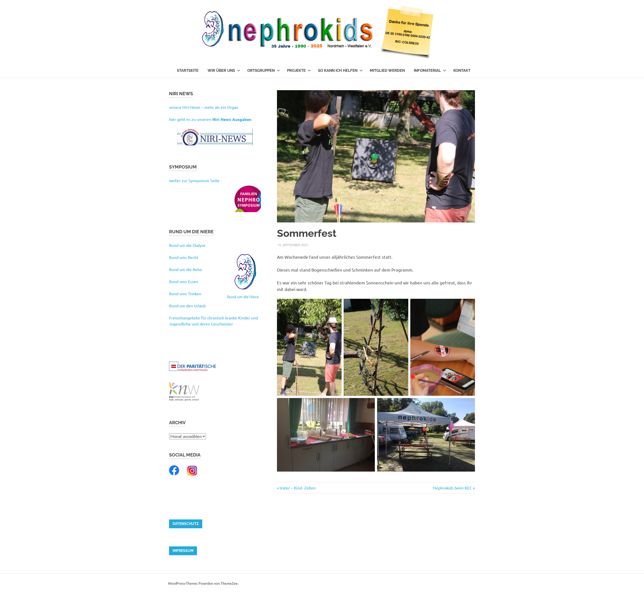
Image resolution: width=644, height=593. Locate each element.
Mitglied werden (387, 70)
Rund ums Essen (183, 281)
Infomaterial (427, 70)
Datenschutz (186, 524)
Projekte (296, 70)
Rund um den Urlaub (187, 305)
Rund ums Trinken (185, 293)
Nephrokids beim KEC (452, 487)
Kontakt (461, 70)
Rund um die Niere (243, 296)
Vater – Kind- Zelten (297, 487)
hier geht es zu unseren (210, 119)
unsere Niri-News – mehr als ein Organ (203, 107)
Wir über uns (221, 70)
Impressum (183, 551)
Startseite (187, 70)
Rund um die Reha (185, 269)
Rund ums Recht (183, 257)
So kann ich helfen (337, 70)
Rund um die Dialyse (187, 245)
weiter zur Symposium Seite (194, 180)
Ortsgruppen (261, 70)
